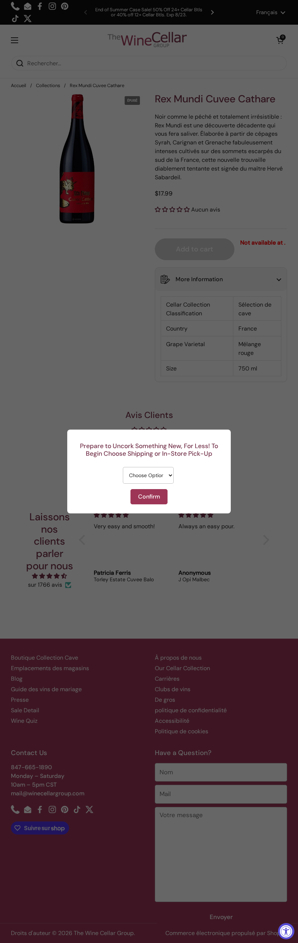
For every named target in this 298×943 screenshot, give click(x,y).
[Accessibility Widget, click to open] (286, 931)
